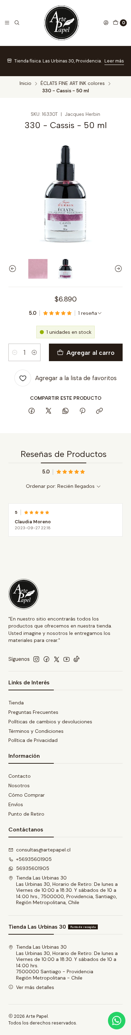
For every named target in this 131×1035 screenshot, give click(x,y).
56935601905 (32, 868)
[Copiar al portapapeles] (99, 411)
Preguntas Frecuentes (33, 712)
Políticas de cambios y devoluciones (50, 721)
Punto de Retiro (26, 814)
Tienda (16, 702)
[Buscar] (17, 23)
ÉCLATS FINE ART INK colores (73, 83)
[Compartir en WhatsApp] (65, 411)
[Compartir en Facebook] (31, 411)
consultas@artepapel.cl (43, 850)
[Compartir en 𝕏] (48, 411)
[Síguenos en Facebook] (46, 659)
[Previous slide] (13, 269)
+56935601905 (34, 859)
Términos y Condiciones (36, 731)
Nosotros (19, 785)
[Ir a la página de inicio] (61, 22)
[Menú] (7, 23)
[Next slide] (117, 269)
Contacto (19, 776)
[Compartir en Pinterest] (82, 411)
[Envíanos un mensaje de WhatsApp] (116, 1020)
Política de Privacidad (33, 740)
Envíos (15, 804)
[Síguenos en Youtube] (66, 659)
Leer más (114, 61)
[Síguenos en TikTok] (76, 659)
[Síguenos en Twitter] (56, 659)
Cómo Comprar (26, 795)
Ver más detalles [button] (35, 987)
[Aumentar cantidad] (34, 352)
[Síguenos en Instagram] (36, 659)
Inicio (25, 83)
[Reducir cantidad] (15, 352)
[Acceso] (106, 23)
